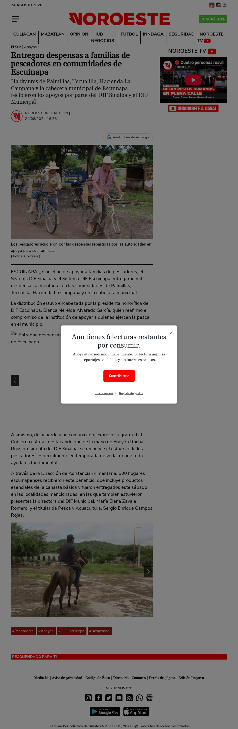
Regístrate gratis (131, 393)
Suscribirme (119, 376)
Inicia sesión (104, 393)
